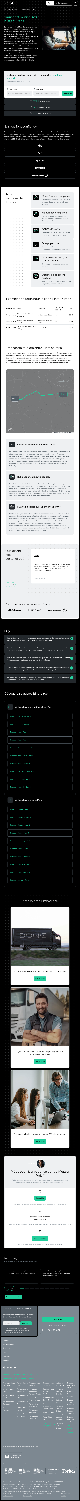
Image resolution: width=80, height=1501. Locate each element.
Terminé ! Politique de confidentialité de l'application (37, 1495)
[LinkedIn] (11, 1367)
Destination (39, 89)
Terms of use (57, 432)
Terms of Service (46, 1489)
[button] (50, 3)
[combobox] (19, 93)
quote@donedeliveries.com (40, 1217)
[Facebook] (4, 1367)
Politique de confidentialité (8, 1495)
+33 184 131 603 (40, 1220)
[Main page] (11, 3)
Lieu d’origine (13, 89)
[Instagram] (8, 1367)
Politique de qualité (65, 1495)
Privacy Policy (32, 1489)
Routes (16, 9)
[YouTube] (15, 1367)
